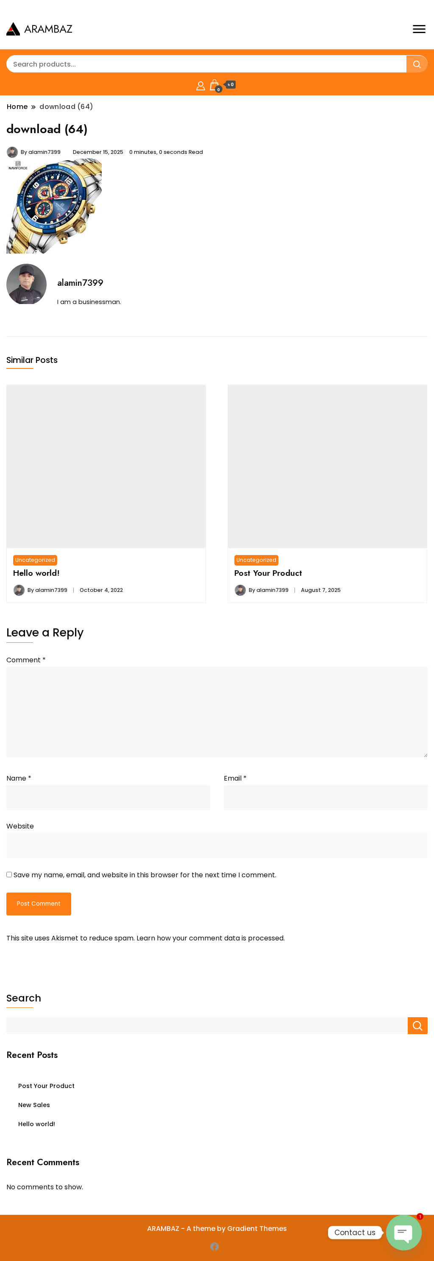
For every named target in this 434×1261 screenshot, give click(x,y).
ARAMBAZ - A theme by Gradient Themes (217, 1228)
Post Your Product (268, 573)
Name (18, 778)
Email (235, 778)
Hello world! (36, 573)
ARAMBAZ (48, 29)
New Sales (34, 1105)
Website (20, 826)
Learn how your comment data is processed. (210, 938)
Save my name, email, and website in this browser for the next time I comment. (145, 875)
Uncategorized (35, 560)
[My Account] (200, 84)
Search (23, 998)
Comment (26, 660)
